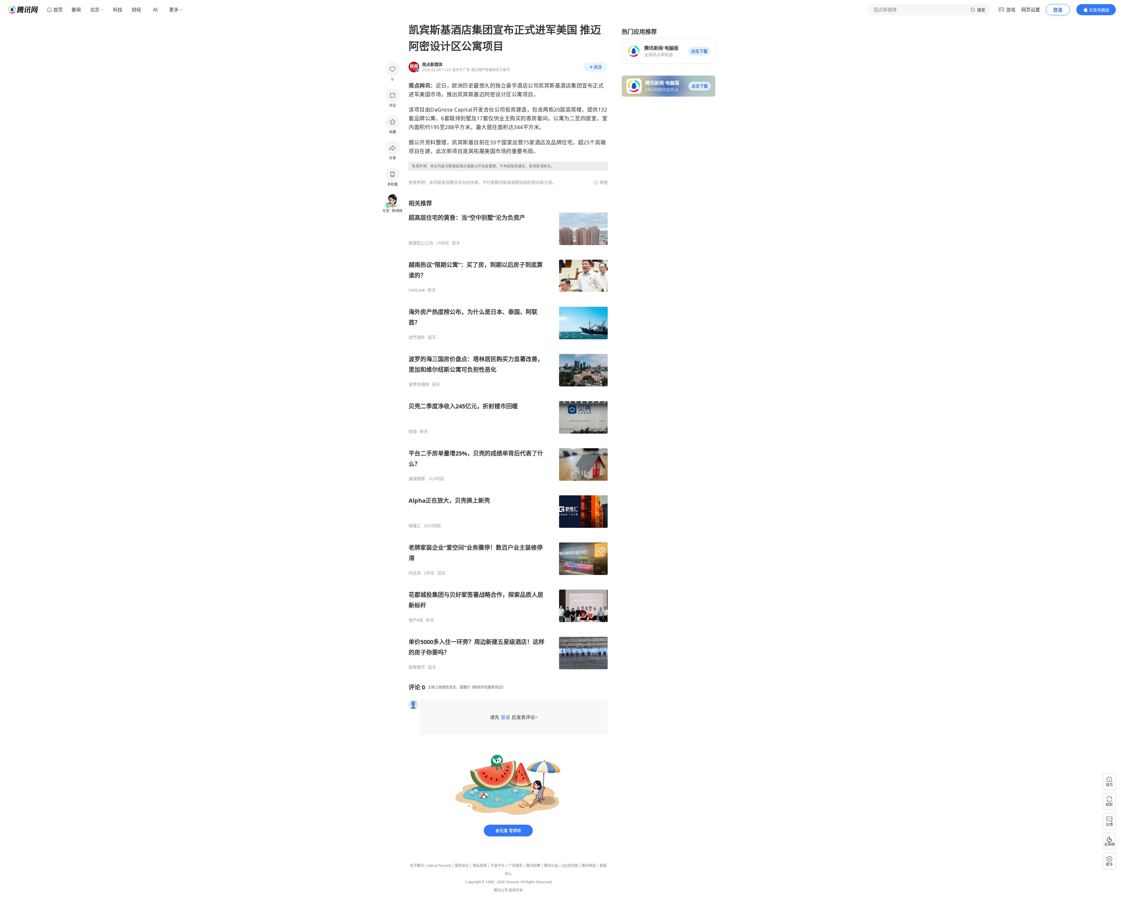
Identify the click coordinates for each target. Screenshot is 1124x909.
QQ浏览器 (570, 865)
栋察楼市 (417, 667)
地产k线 (416, 620)
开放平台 (498, 865)
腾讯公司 (501, 890)
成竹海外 (417, 337)
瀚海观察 (417, 479)
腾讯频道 (589, 865)
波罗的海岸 (419, 384)
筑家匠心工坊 (421, 243)
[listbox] (508, 434)
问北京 (415, 573)
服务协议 (462, 865)
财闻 (413, 431)
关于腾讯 (417, 865)
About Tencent (439, 865)
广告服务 (515, 865)
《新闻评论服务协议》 (487, 687)
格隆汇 (415, 526)
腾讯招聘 (533, 865)
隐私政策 (480, 865)
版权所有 (516, 890)
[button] (699, 51)
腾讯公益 (551, 865)
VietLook (417, 290)
